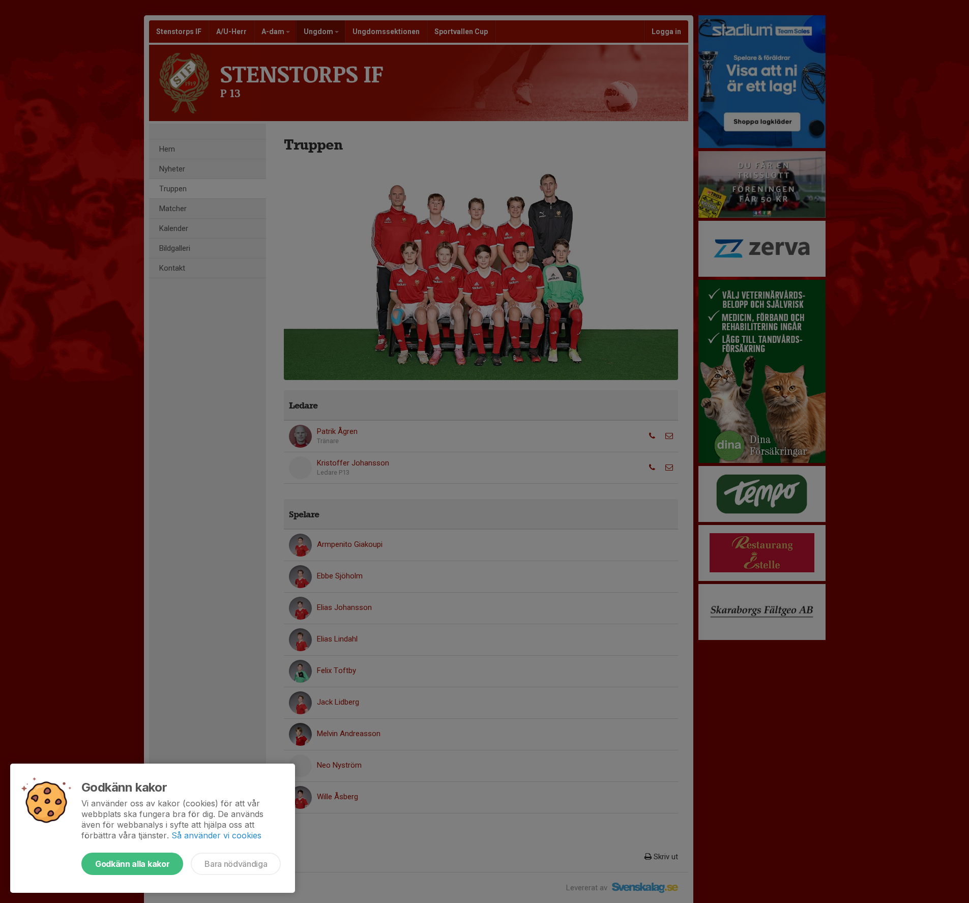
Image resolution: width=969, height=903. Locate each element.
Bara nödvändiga (235, 864)
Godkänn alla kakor (132, 864)
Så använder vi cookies (216, 835)
